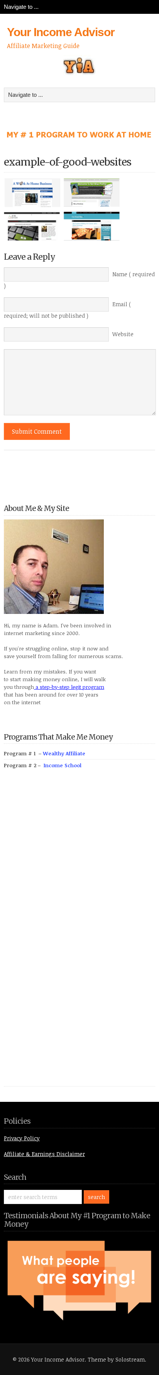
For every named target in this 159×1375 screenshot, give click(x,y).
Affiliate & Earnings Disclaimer (44, 1154)
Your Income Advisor (61, 32)
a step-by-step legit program (69, 686)
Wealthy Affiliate (64, 753)
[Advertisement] (62, 936)
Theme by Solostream (116, 1359)
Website (123, 334)
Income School (62, 765)
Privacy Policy (22, 1138)
